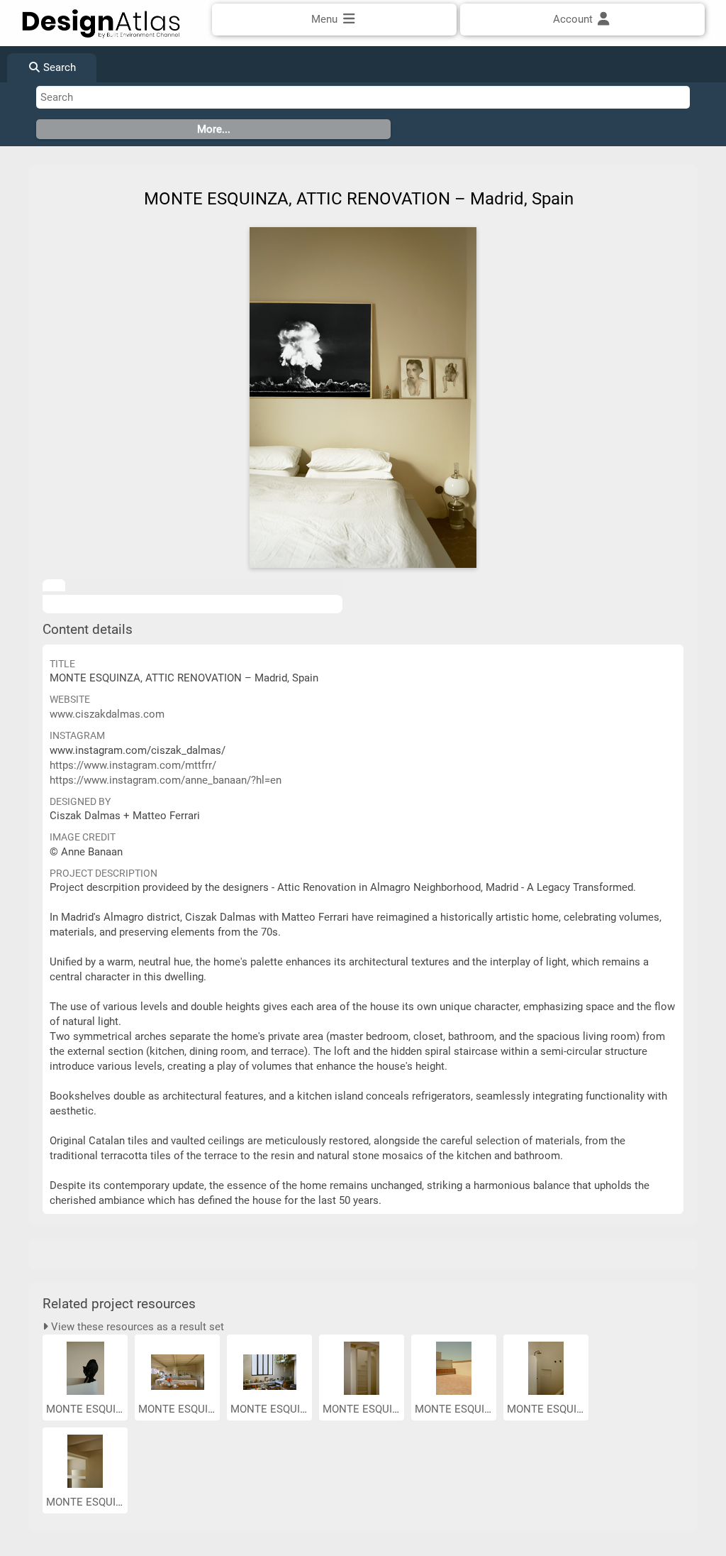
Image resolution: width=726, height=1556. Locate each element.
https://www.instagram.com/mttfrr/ (133, 765)
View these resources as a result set (136, 1326)
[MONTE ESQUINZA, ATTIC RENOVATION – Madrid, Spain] (363, 397)
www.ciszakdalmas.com (107, 714)
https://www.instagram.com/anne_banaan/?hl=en (165, 780)
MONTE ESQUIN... (90, 1409)
